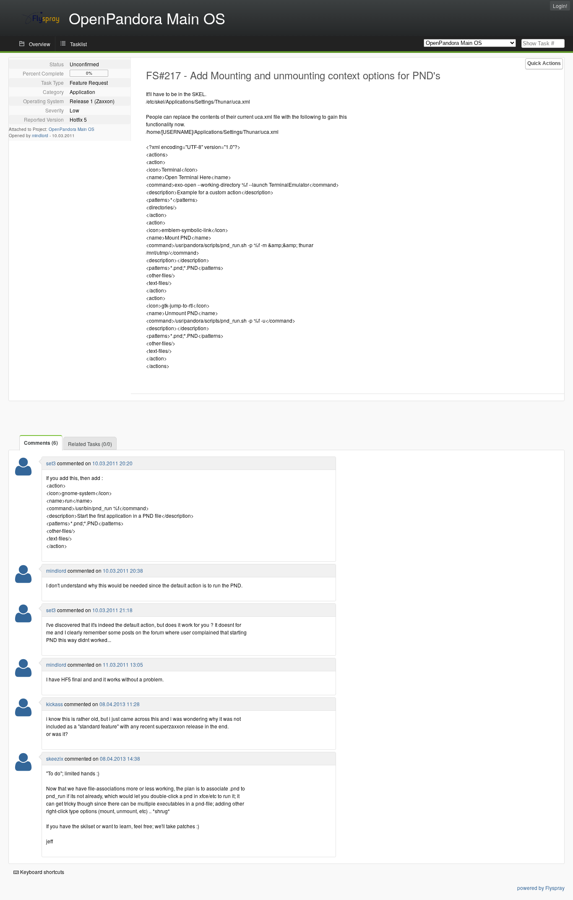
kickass (54, 703)
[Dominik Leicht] (23, 712)
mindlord (40, 135)
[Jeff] (23, 767)
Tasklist (78, 43)
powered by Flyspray (541, 887)
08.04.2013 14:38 (120, 758)
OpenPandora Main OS (71, 129)
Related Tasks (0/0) (90, 443)
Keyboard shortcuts (41, 871)
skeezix (54, 758)
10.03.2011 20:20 (112, 463)
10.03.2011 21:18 (112, 609)
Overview (39, 43)
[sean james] (23, 579)
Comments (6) (41, 442)
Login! (560, 5)
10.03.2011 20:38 (123, 570)
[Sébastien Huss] (23, 471)
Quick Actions (544, 63)
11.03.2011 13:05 (123, 664)
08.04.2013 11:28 (119, 703)
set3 (51, 463)
